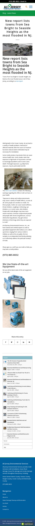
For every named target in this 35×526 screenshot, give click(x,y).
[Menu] (29, 6)
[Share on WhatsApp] (17, 342)
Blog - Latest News (9, 13)
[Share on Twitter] (11, 342)
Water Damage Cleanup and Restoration (14, 500)
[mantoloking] (17, 49)
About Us (5, 497)
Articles (5, 506)
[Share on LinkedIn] (23, 342)
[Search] (25, 6)
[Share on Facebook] (6, 342)
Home (4, 494)
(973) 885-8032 (14, 1)
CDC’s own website (11, 191)
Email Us (23, 1)
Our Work (5, 503)
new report (19, 81)
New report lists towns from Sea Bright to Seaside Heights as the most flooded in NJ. (17, 28)
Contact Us (6, 509)
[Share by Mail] (29, 342)
